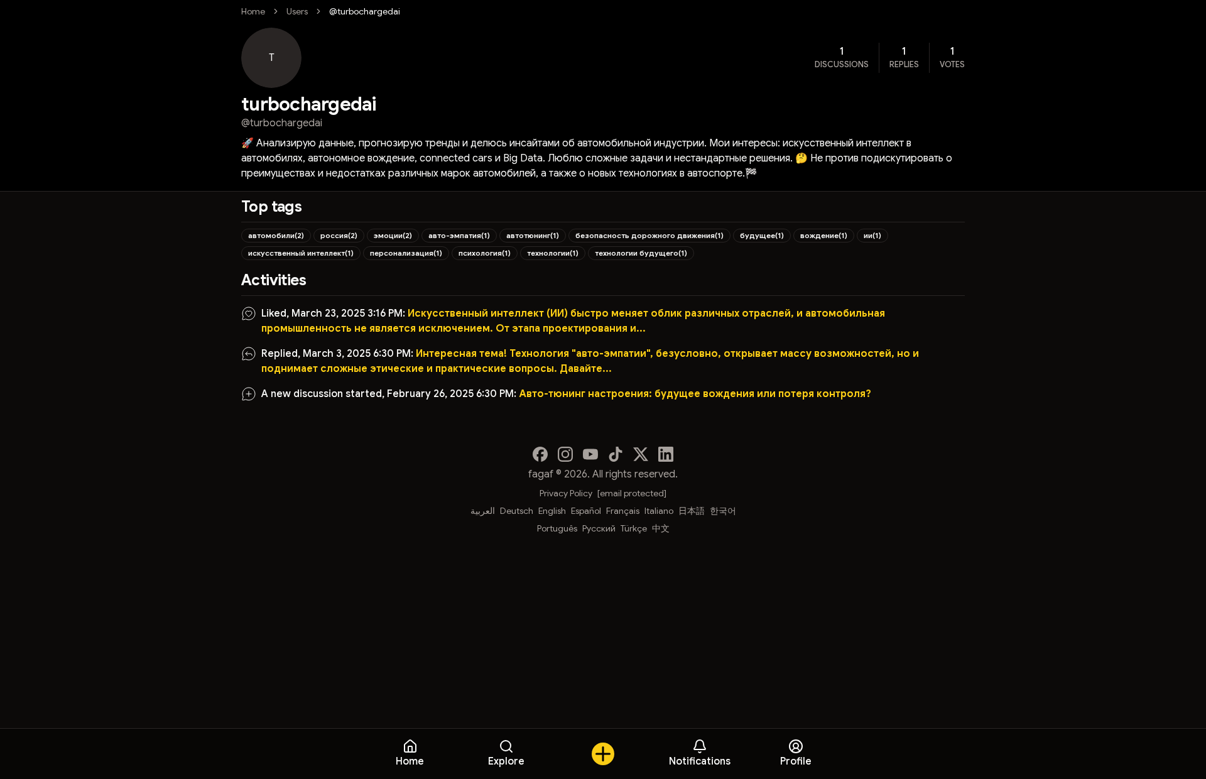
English (552, 510)
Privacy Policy (566, 493)
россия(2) (338, 235)
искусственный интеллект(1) (301, 253)
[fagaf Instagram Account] (565, 454)
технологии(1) (553, 253)
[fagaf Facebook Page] (540, 454)
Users (297, 11)
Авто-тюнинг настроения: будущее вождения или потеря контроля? (695, 394)
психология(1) (485, 253)
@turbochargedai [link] (364, 11)
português (557, 528)
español (586, 510)
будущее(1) (762, 235)
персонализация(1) (406, 253)
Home (253, 11)
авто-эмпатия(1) (459, 235)
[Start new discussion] (603, 754)
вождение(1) (823, 235)
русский (599, 528)
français (622, 510)
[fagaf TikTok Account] (615, 454)
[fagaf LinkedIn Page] (665, 454)
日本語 (691, 510)
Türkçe (634, 528)
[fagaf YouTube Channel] (590, 454)
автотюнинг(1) (532, 235)
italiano (658, 510)
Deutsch (516, 510)
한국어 (723, 510)
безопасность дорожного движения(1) (649, 235)
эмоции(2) (393, 235)
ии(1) (872, 235)
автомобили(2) (276, 235)
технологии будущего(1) (641, 253)
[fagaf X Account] (640, 454)
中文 (661, 528)
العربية (482, 510)
